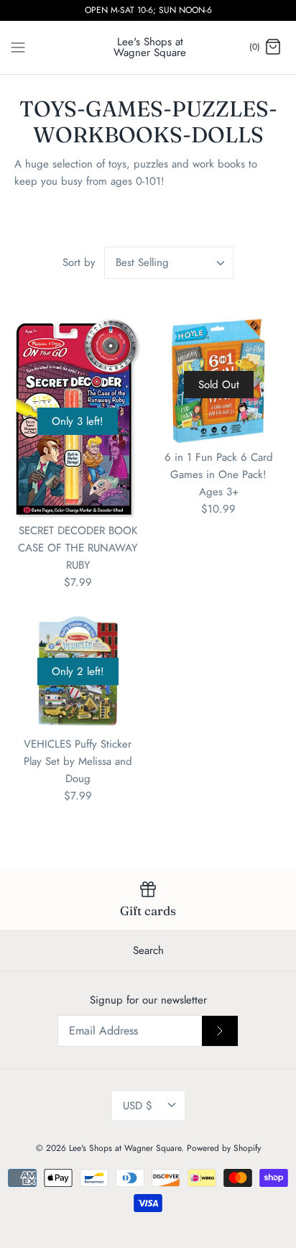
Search (148, 950)
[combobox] (168, 263)
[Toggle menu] (18, 47)
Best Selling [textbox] (142, 262)
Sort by (79, 262)
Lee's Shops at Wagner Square (125, 1148)
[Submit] (220, 1031)
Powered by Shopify (224, 1148)
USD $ (137, 1106)
